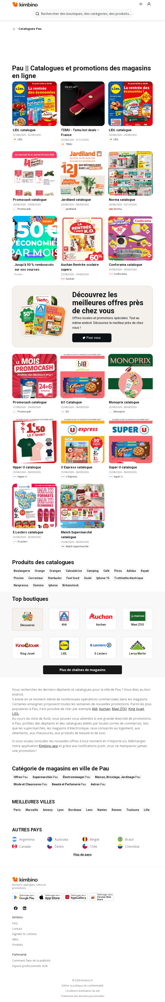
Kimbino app (48, 746)
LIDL (15, 713)
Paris (17, 809)
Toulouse (132, 809)
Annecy (48, 809)
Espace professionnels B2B (30, 966)
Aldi (94, 709)
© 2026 (82, 980)
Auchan (104, 709)
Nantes (102, 809)
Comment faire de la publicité (31, 960)
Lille (147, 809)
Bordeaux (74, 809)
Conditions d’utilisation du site (82, 991)
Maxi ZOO (119, 709)
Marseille (32, 809)
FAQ (15, 923)
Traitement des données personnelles (82, 996)
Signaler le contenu (24, 934)
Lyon (60, 809)
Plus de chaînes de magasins (82, 670)
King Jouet (136, 709)
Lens (89, 809)
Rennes (117, 809)
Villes (15, 939)
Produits (17, 944)
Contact (17, 929)
